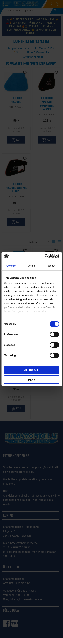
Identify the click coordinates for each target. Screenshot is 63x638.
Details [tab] (31, 265)
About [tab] (51, 265)
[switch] (54, 334)
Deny (31, 379)
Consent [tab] (11, 265)
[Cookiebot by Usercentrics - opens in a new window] (45, 256)
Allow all (31, 370)
